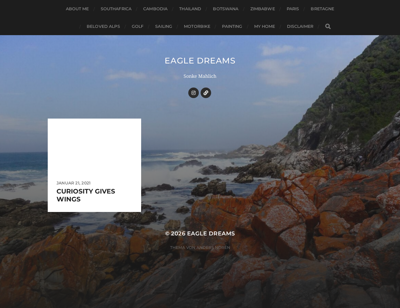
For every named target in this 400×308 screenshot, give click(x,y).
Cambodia (155, 8)
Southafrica (116, 8)
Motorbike (197, 26)
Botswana (225, 8)
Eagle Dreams (200, 61)
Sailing (163, 26)
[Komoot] (206, 93)
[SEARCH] (328, 26)
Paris (293, 8)
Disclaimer (300, 26)
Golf (138, 26)
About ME (77, 8)
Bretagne (322, 8)
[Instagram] (193, 93)
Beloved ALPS (103, 26)
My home (264, 26)
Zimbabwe (262, 8)
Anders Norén (213, 247)
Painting (232, 26)
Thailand (190, 8)
